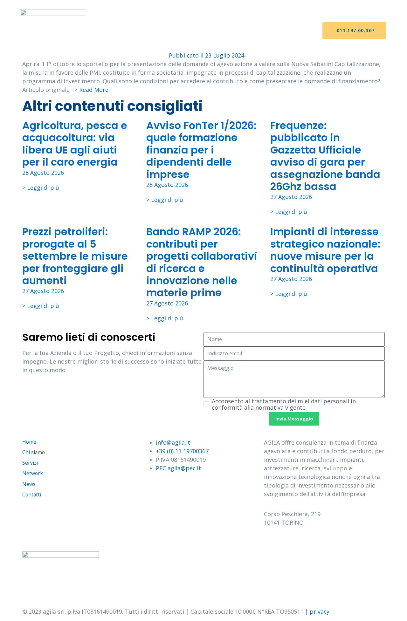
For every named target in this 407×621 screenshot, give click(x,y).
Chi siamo (147, 31)
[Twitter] (289, 541)
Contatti (273, 31)
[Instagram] (307, 541)
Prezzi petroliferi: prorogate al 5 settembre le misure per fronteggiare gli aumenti (75, 256)
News (242, 31)
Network (212, 31)
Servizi (180, 31)
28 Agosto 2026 (43, 172)
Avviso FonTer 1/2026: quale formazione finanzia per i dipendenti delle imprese (201, 149)
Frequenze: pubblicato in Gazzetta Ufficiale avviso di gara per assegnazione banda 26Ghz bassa (325, 156)
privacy (319, 611)
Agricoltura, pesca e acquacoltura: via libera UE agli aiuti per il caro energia (74, 143)
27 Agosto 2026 (291, 197)
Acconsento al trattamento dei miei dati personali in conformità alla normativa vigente (284, 404)
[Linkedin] (324, 541)
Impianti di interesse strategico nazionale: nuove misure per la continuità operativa (325, 249)
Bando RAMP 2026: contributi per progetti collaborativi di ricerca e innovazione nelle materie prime (201, 262)
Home (117, 31)
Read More (93, 89)
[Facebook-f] (272, 541)
